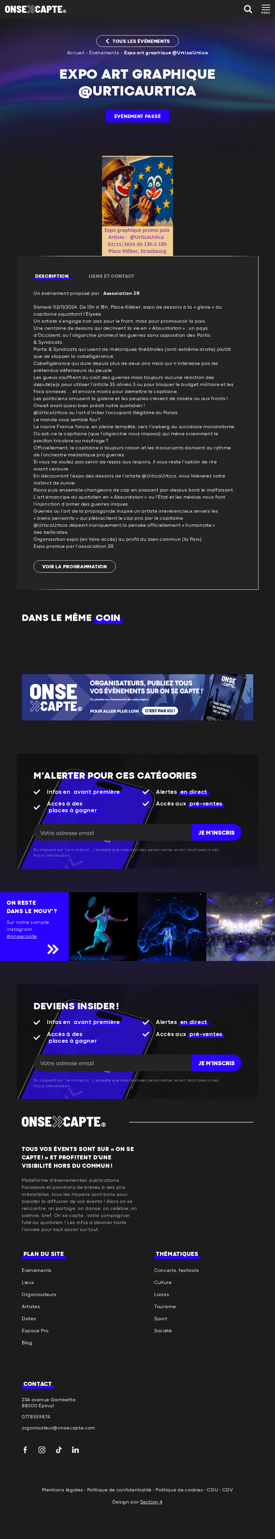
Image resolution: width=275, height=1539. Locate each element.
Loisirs (161, 1294)
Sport (160, 1319)
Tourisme (165, 1306)
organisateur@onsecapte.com (58, 1428)
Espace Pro (35, 1331)
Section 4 (151, 1502)
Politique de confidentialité (119, 1490)
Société (163, 1331)
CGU (212, 1490)
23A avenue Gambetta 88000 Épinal (48, 1403)
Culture (163, 1282)
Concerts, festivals (176, 1270)
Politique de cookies (179, 1490)
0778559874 (36, 1417)
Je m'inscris (217, 833)
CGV (227, 1490)
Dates (29, 1319)
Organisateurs (39, 1294)
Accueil (76, 53)
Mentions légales (62, 1490)
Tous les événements (141, 41)
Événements (104, 53)
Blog (27, 1343)
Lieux (28, 1282)
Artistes (31, 1306)
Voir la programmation (74, 567)
